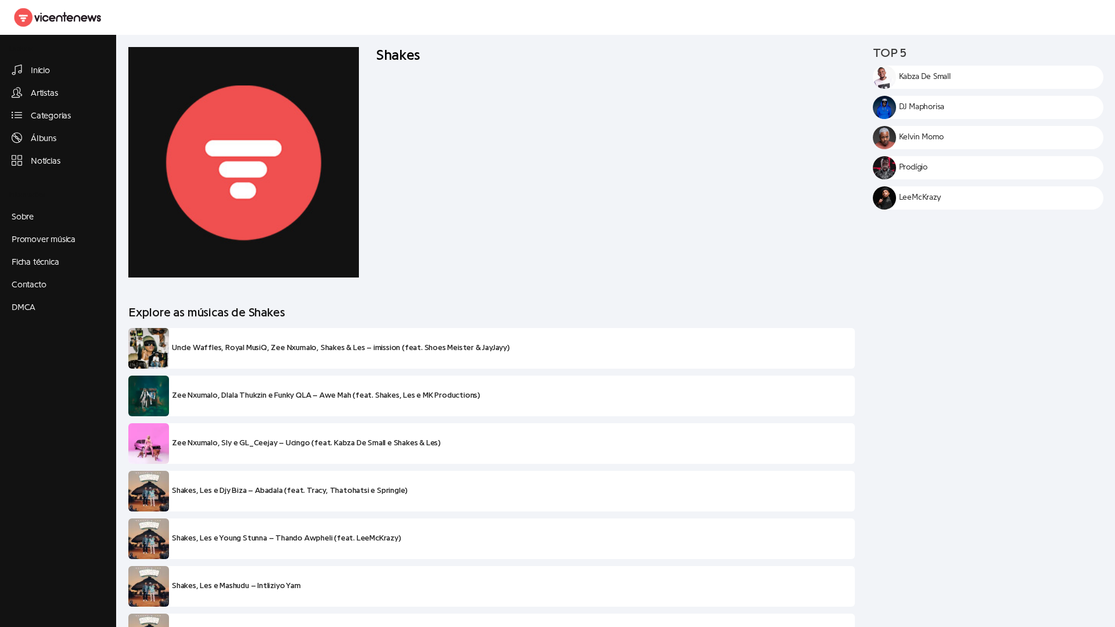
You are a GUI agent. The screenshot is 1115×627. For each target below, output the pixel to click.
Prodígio (913, 167)
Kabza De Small (925, 77)
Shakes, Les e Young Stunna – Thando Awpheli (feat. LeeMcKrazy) (286, 538)
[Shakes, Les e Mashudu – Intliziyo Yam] (148, 586)
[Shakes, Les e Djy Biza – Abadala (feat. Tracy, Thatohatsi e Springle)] (148, 491)
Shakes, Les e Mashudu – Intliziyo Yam (236, 586)
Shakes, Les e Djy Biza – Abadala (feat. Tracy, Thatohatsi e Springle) (290, 491)
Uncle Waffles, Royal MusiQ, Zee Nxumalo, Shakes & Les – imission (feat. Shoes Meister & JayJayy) (341, 348)
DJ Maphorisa (922, 107)
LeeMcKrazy (920, 197)
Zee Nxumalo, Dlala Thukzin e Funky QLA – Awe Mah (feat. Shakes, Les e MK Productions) (326, 395)
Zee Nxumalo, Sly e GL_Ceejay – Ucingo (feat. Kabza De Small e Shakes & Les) (306, 443)
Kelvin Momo (921, 137)
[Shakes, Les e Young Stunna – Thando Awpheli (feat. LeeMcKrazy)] (148, 538)
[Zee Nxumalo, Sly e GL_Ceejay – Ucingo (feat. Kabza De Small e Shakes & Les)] (148, 443)
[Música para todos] (58, 17)
